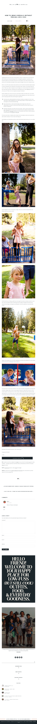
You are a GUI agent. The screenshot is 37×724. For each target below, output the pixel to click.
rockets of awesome (14, 470)
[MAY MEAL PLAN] (3, 692)
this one (7, 109)
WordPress (34, 721)
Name (3, 535)
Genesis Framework (29, 721)
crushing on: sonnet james (9, 689)
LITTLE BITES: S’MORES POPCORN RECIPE (11, 699)
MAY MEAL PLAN (7, 692)
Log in (19, 722)
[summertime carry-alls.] (3, 686)
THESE (17, 462)
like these (11, 111)
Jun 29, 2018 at (9, 502)
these (3, 465)
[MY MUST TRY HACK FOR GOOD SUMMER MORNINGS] (3, 696)
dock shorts (20, 470)
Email (3, 539)
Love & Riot (16, 721)
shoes (16, 467)
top (29, 462)
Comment (4, 520)
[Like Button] (27, 21)
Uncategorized (6, 686)
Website (3, 544)
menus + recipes (6, 693)
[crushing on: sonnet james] (3, 689)
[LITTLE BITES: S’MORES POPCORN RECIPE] (3, 699)
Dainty (24, 721)
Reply (4, 509)
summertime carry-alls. (8, 685)
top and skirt (7, 467)
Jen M (8, 501)
